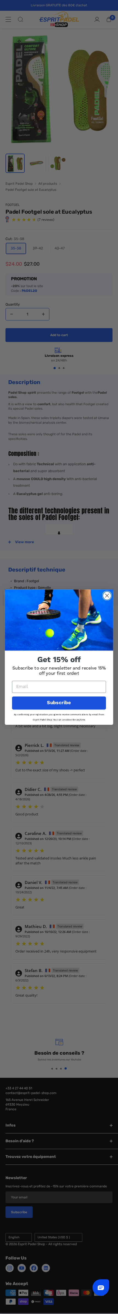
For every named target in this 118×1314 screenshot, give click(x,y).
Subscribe (59, 703)
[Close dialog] (107, 595)
